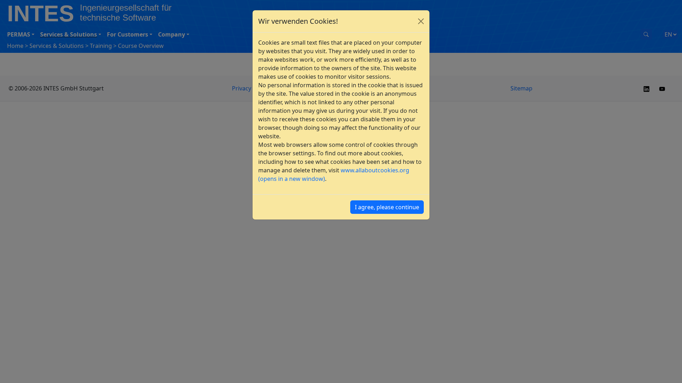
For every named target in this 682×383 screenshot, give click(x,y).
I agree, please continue (387, 207)
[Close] (421, 21)
